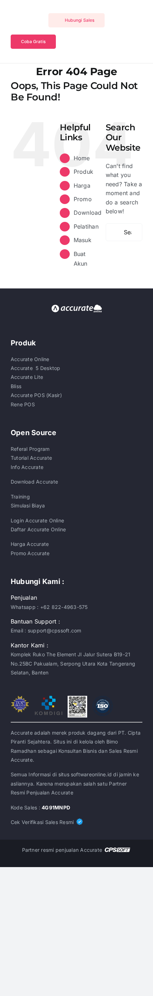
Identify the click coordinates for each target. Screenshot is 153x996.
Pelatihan (86, 226)
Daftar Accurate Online (38, 529)
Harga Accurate (30, 544)
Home (82, 158)
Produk (83, 171)
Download (88, 212)
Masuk (82, 240)
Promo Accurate (30, 553)
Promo (83, 199)
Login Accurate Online (37, 520)
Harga (82, 185)
